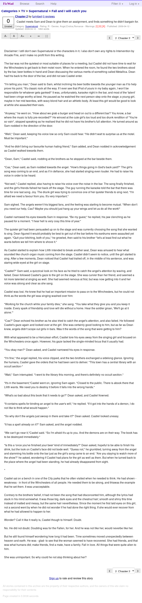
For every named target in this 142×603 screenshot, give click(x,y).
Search (40, 4)
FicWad (8, 3)
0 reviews (49, 16)
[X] (104, 26)
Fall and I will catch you (69, 11)
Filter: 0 (116, 4)
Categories (9, 11)
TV (23, 11)
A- (5, 36)
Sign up (54, 578)
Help (53, 4)
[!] (97, 26)
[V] (100, 26)
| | (47, 36)
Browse (24, 4)
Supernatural (38, 11)
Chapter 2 (21, 16)
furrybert (37, 16)
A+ (22, 36)
